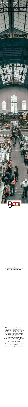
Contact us (14, 2)
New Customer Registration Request (14, 346)
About (7, 2)
